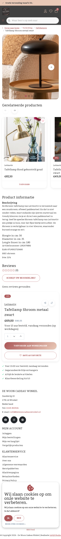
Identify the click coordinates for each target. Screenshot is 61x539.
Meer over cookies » (15, 524)
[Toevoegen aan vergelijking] (52, 303)
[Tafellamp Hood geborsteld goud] (24, 139)
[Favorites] (50, 11)
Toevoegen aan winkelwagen (30, 346)
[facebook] (5, 419)
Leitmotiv (10, 304)
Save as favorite (32, 355)
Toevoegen (24, 184)
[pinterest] (22, 419)
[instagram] (14, 419)
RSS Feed (31, 530)
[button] (45, 303)
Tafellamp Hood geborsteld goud (23, 170)
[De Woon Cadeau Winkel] (6, 11)
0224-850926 (12, 408)
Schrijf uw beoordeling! (21, 278)
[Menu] (3, 20)
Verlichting (27, 28)
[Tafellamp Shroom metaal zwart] (30, 66)
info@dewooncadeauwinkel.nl (25, 412)
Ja (8, 518)
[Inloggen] (45, 11)
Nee (19, 518)
